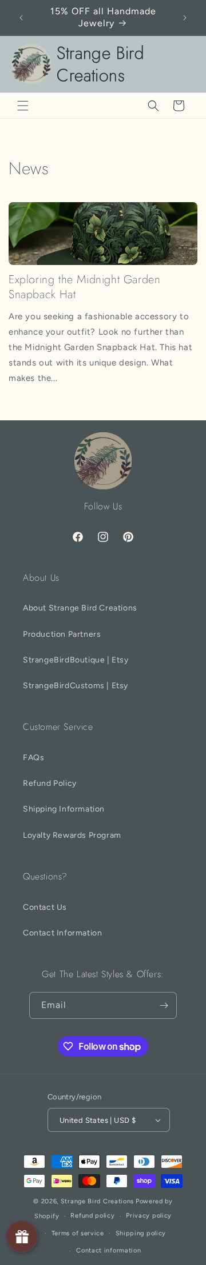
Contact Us (45, 907)
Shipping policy (141, 1233)
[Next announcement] (184, 17)
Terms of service (78, 1233)
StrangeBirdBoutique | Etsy (76, 660)
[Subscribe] (163, 1005)
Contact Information (62, 933)
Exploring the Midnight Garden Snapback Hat (84, 287)
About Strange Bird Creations (80, 608)
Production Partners (62, 634)
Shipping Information (64, 809)
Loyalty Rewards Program (72, 835)
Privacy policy (149, 1215)
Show (21, 1236)
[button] (22, 105)
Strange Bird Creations (97, 1201)
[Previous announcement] (21, 17)
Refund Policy (50, 783)
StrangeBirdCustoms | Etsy (75, 685)
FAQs (33, 757)
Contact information (108, 1250)
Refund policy (92, 1215)
